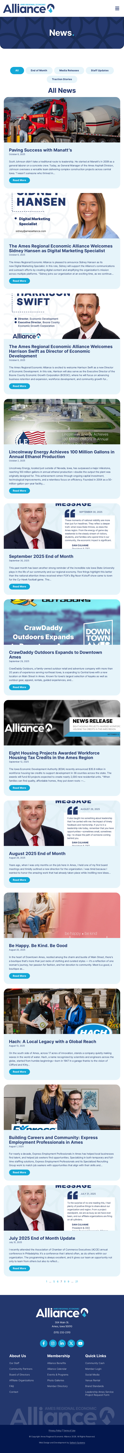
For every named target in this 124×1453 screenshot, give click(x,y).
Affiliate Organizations (21, 1380)
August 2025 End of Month (37, 853)
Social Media (92, 1374)
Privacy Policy (55, 1430)
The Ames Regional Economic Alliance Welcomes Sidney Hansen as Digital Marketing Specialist (61, 248)
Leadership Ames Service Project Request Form (99, 1393)
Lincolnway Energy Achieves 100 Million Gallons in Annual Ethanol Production (62, 454)
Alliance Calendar (57, 1368)
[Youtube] (80, 1343)
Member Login (93, 1368)
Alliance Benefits (56, 1363)
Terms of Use (69, 1430)
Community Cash (94, 1363)
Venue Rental (92, 1380)
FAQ (11, 1386)
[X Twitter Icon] (71, 1343)
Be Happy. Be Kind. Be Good (38, 945)
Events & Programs (58, 1374)
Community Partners (20, 1368)
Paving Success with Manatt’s (40, 150)
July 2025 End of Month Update (42, 1238)
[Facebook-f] (43, 1343)
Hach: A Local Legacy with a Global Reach (52, 1041)
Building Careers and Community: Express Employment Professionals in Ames (53, 1140)
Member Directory (57, 1386)
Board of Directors (19, 1374)
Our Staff (14, 1363)
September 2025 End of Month (41, 556)
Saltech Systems (77, 1442)
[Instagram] (53, 1343)
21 (76, 1281)
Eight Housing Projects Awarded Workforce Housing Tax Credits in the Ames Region (54, 755)
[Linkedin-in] (62, 1343)
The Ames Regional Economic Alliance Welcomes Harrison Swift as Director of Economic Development (61, 351)
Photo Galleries (55, 1380)
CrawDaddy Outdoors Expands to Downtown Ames (55, 655)
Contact (13, 1391)
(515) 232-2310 (62, 1332)
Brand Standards (94, 1386)
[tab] (17, 70)
